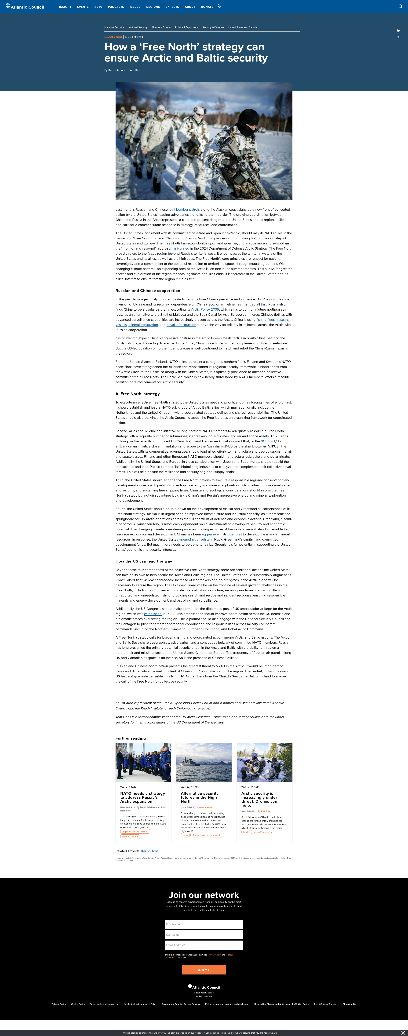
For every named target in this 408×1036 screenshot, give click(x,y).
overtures (235, 534)
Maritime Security (114, 27)
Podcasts (116, 7)
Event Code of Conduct (325, 1004)
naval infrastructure (181, 324)
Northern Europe (161, 27)
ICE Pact (268, 441)
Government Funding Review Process (181, 1004)
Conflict (246, 832)
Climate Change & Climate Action (207, 835)
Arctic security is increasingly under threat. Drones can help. (259, 799)
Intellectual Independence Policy (140, 1004)
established (153, 613)
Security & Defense (213, 27)
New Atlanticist (113, 37)
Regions (153, 7)
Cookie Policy (78, 1004)
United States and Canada (242, 27)
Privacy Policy (215, 955)
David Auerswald (204, 807)
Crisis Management (263, 832)
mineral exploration (143, 324)
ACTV (98, 7)
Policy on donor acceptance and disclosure (226, 1004)
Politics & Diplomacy (186, 27)
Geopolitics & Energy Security (135, 831)
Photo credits (349, 1004)
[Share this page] (398, 37)
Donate (207, 7)
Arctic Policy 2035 (205, 309)
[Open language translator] (219, 6)
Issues (135, 7)
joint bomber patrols (184, 209)
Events (83, 7)
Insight (65, 7)
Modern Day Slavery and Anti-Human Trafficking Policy (281, 1004)
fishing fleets (266, 319)
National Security (137, 27)
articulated (181, 248)
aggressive (210, 534)
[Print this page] (398, 30)
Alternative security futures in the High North (200, 797)
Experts (172, 7)
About (190, 7)
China (185, 835)
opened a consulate (194, 539)
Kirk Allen (266, 811)
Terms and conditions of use (104, 1004)
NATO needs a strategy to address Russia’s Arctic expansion (142, 797)
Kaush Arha (150, 850)
